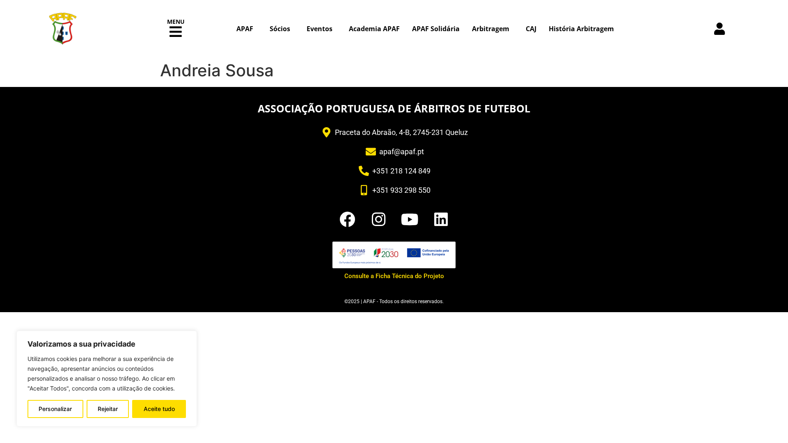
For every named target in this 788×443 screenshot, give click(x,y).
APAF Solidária (436, 28)
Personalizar (55, 408)
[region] (106, 379)
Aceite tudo (159, 408)
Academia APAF (374, 28)
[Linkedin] (440, 219)
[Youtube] (409, 219)
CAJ (531, 28)
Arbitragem (490, 28)
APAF (244, 28)
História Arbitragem (581, 28)
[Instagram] (378, 219)
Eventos (319, 28)
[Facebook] (347, 219)
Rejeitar (108, 408)
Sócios (280, 28)
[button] (176, 32)
